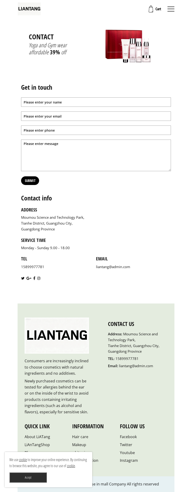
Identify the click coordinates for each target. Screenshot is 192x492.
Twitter (126, 444)
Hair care (80, 436)
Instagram (129, 460)
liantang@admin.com (113, 266)
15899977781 (32, 266)
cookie (23, 459)
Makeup (79, 444)
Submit (30, 180)
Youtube (127, 452)
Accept (28, 477)
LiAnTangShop (37, 444)
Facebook (128, 436)
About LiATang (37, 436)
